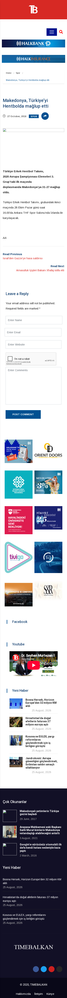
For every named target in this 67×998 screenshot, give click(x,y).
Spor (18, 73)
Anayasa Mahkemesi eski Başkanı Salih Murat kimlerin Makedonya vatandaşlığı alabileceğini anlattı (40, 830)
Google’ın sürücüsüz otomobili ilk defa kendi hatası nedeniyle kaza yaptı (41, 848)
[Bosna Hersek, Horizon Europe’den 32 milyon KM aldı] (16, 703)
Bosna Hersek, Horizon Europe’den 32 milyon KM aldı (41, 703)
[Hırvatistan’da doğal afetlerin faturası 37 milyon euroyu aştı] (16, 722)
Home (8, 73)
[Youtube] (52, 969)
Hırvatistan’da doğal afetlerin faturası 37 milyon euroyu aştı (38, 721)
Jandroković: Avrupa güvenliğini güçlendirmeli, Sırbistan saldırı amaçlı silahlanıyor (41, 763)
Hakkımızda (23, 993)
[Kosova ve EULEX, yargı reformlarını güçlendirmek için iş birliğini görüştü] (16, 740)
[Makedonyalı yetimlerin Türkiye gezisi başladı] (10, 816)
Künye (50, 993)
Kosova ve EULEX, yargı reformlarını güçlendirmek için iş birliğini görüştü (39, 741)
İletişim (38, 993)
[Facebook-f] (36, 969)
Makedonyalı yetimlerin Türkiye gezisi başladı (39, 812)
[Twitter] (44, 969)
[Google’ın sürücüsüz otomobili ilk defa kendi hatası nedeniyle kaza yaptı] (10, 849)
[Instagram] (59, 969)
